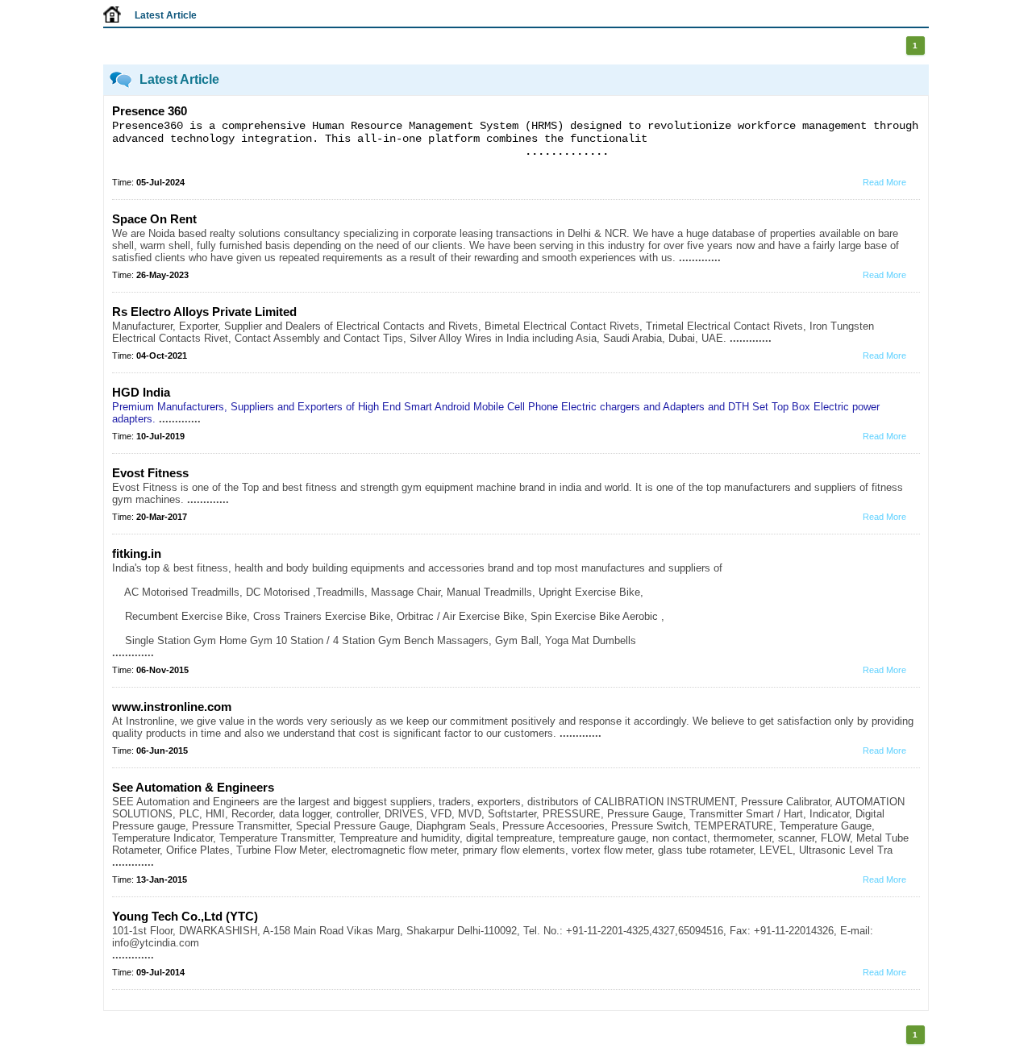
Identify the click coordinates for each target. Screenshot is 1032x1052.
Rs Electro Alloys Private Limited (204, 311)
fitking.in (136, 553)
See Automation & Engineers (193, 787)
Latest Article (166, 15)
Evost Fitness (150, 473)
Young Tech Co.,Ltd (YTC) (185, 916)
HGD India (141, 392)
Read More (884, 182)
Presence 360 (149, 111)
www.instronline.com (171, 706)
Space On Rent (154, 219)
